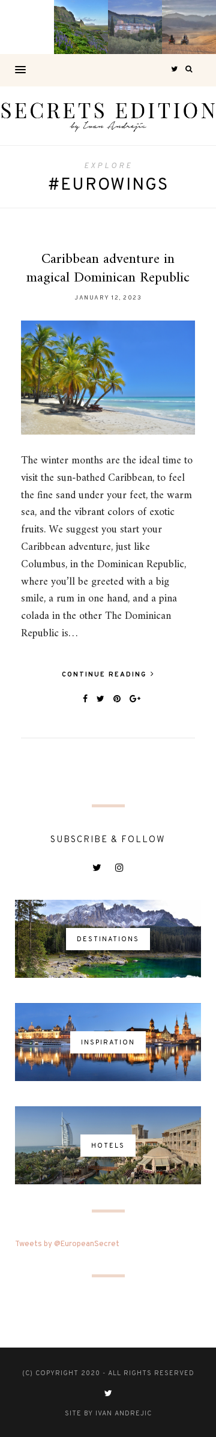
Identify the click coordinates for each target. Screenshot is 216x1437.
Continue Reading (105, 674)
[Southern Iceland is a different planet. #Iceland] (81, 27)
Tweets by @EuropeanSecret (67, 1244)
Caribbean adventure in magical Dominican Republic (108, 269)
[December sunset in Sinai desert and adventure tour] (189, 27)
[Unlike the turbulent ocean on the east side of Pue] (27, 27)
